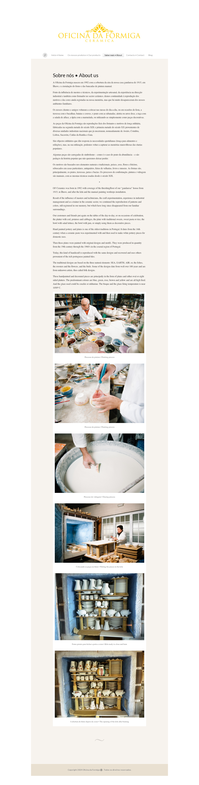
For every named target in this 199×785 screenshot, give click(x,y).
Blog (150, 55)
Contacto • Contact (135, 55)
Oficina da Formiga (99, 33)
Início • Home (57, 55)
